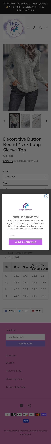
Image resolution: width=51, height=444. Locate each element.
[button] (25, 206)
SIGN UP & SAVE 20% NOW (25, 242)
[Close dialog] (46, 196)
